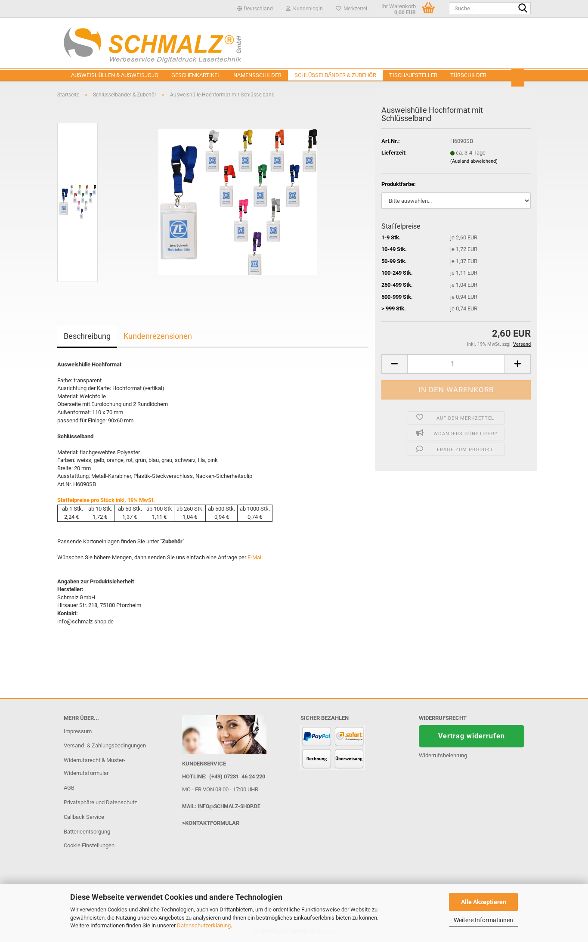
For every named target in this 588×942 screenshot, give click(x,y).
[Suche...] (522, 9)
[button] (255, 8)
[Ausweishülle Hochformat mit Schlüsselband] (237, 201)
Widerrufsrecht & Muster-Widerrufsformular (94, 766)
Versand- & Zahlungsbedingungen (105, 745)
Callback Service (84, 817)
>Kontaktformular (210, 823)
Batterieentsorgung (87, 831)
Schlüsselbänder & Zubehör (335, 75)
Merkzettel (354, 9)
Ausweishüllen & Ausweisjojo (114, 75)
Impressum (78, 731)
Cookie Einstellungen (89, 845)
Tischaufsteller (413, 75)
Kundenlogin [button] (307, 9)
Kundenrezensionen (158, 336)
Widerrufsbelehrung (443, 755)
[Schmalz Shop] (294, 43)
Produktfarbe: (398, 184)
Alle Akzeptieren (483, 902)
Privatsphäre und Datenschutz (100, 802)
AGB (69, 787)
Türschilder (468, 75)
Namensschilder (257, 75)
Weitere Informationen (483, 920)
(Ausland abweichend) (474, 161)
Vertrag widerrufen (471, 736)
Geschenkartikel (195, 75)
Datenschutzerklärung (204, 925)
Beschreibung (87, 336)
